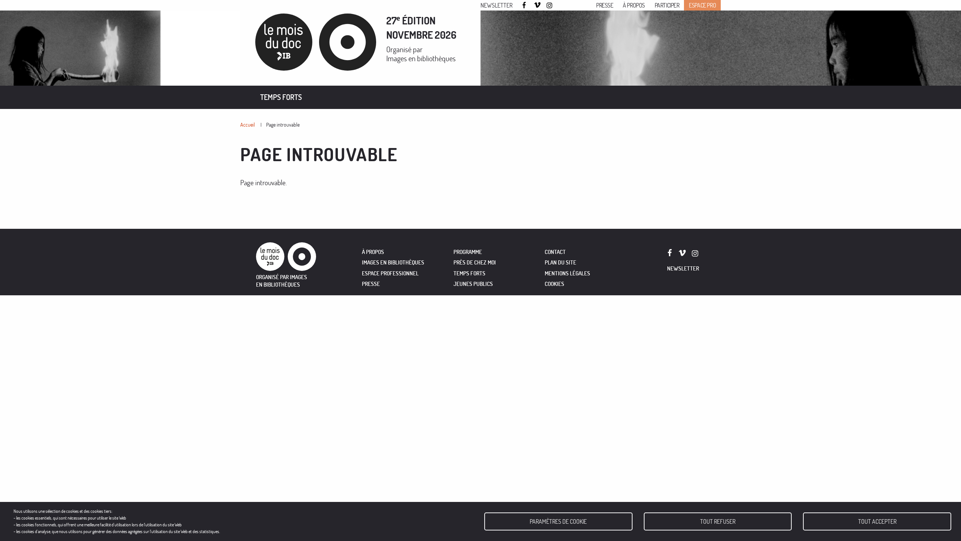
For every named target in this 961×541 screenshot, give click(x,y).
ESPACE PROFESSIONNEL (390, 273)
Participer (667, 5)
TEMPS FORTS (469, 273)
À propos (634, 5)
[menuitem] (281, 97)
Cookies (554, 283)
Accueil (247, 124)
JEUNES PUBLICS (473, 283)
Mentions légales (567, 273)
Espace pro (702, 5)
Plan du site (560, 262)
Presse (604, 5)
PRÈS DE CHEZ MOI (474, 262)
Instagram (550, 5)
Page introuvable (283, 124)
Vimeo (537, 5)
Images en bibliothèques (421, 58)
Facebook (525, 5)
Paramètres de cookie (558, 521)
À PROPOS (373, 251)
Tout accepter (877, 521)
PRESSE (371, 283)
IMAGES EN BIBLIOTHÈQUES (393, 262)
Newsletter (496, 5)
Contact (555, 251)
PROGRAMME (467, 251)
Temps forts (281, 97)
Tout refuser (717, 521)
